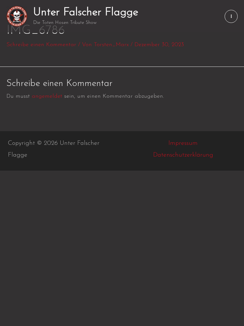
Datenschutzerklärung (183, 155)
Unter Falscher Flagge (85, 12)
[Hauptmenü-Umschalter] (231, 16)
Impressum (183, 143)
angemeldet (47, 96)
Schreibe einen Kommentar (41, 45)
